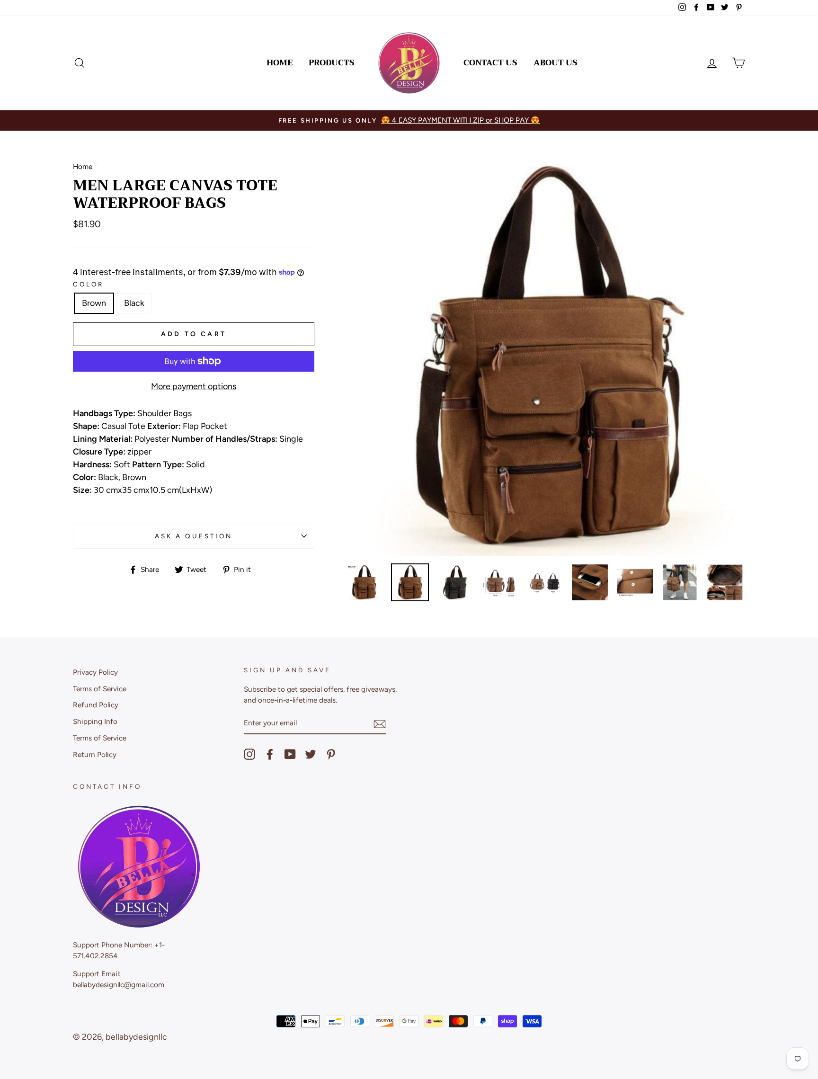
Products (332, 63)
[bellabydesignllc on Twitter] (310, 754)
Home (280, 63)
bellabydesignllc (136, 1037)
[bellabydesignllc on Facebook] (270, 754)
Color (88, 284)
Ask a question (194, 536)
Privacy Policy (95, 672)
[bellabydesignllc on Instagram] (249, 754)
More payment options (193, 386)
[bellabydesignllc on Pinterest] (331, 754)
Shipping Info (95, 721)
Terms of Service (99, 688)
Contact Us (490, 63)
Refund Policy (95, 704)
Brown (94, 303)
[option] (409, 120)
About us (555, 63)
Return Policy (94, 754)
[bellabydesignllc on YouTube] (290, 754)
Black (134, 303)
